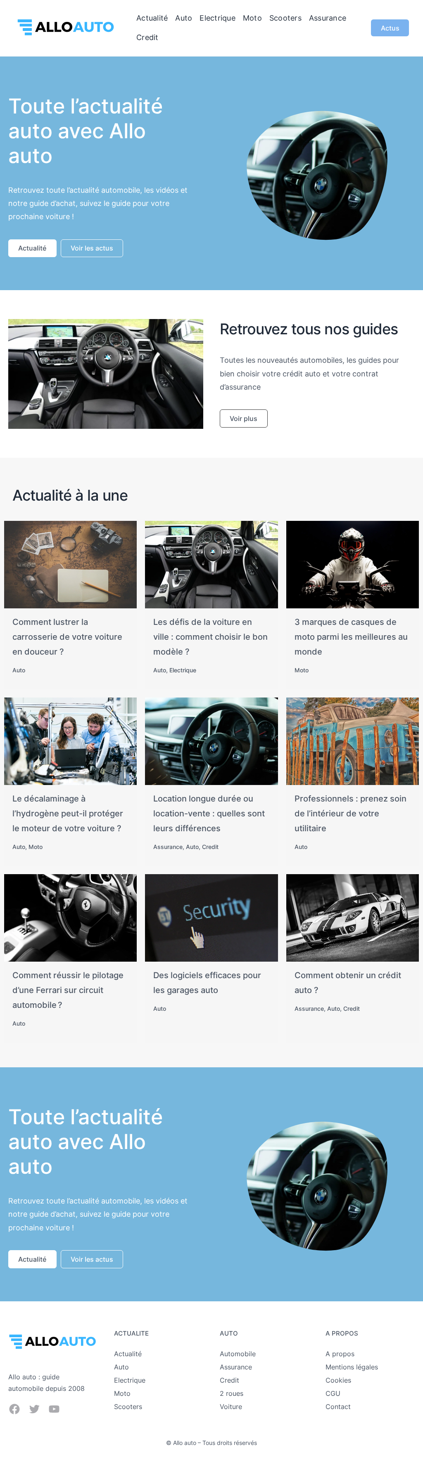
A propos (340, 1354)
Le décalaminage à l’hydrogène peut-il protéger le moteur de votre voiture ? (67, 813)
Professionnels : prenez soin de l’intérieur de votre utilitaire (350, 813)
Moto (302, 670)
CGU (333, 1393)
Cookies (338, 1380)
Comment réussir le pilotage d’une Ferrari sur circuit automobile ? (68, 990)
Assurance (168, 846)
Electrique (182, 670)
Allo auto (184, 1442)
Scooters (128, 1406)
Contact (338, 1406)
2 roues (231, 1393)
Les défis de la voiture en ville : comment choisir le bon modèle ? (210, 637)
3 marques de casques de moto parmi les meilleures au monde (351, 637)
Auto (18, 670)
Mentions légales (352, 1367)
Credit (210, 846)
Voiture (231, 1406)
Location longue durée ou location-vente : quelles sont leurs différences (209, 813)
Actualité (128, 1354)
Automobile (238, 1354)
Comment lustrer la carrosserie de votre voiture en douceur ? (67, 637)
